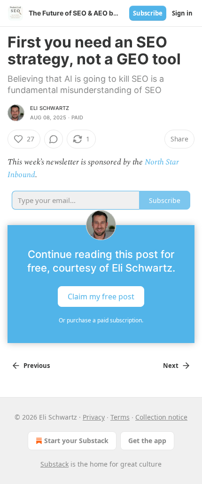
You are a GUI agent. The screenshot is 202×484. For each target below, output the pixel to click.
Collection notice (161, 417)
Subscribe (148, 13)
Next (171, 365)
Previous (36, 365)
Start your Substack (76, 440)
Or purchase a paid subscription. (101, 320)
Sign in (182, 13)
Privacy (94, 417)
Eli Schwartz (49, 108)
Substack (54, 464)
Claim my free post (101, 296)
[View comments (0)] (53, 139)
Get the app (147, 440)
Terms (120, 417)
